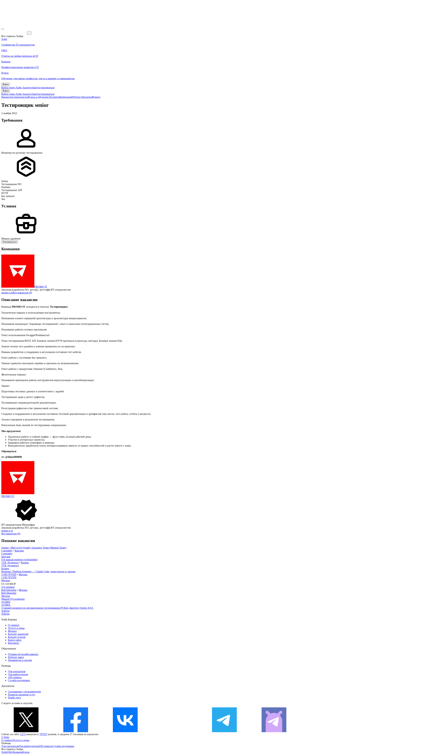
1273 (22, 734)
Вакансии (6, 97)
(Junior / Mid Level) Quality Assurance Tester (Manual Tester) (33, 547)
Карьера (17, 752)
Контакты (13, 643)
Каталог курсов (16, 637)
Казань (25, 562)
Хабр (4, 752)
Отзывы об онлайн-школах (23, 654)
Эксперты (54, 97)
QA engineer (8, 587)
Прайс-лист (14, 697)
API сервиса (15, 677)
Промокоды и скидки (20, 660)
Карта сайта (14, 640)
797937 (43, 734)
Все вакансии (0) (22, 292)
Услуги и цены (16, 628)
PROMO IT (40, 286)
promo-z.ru (7, 292)
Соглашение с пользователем (24, 691)
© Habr (5, 737)
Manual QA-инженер (13, 599)
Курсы (25, 752)
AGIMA (5, 602)
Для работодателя (18, 674)
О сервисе (13, 625)
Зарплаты (86, 97)
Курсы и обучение (38, 97)
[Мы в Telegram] (224, 731)
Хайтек (5, 610)
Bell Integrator (8, 590)
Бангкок (19, 550)
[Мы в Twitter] (26, 731)
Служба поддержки (19, 680)
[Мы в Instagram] (175, 731)
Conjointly (6, 550)
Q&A (10, 752)
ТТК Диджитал (10, 562)
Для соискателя (16, 671)
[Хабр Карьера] (14, 32)
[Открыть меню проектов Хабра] (2, 29)
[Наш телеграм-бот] (274, 731)
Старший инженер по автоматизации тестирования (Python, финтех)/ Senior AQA (47, 607)
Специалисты (20, 97)
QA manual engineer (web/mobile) (19, 559)
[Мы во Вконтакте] (125, 731)
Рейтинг (76, 97)
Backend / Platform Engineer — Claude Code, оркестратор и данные (38, 571)
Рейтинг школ (16, 657)
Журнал (96, 97)
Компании (65, 97)
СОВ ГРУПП (8, 574)
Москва (23, 574)
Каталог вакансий (18, 634)
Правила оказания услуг (21, 694)
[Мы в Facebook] (75, 731)
